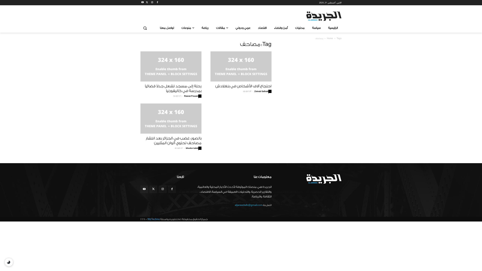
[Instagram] (152, 3)
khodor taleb (192, 148)
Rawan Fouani (191, 96)
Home (330, 38)
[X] (147, 3)
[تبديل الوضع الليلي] (9, 262)
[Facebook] (157, 3)
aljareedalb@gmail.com (248, 205)
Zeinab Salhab (261, 91)
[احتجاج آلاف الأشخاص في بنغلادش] (241, 66)
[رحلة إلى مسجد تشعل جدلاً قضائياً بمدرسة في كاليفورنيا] (170, 66)
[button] (144, 28)
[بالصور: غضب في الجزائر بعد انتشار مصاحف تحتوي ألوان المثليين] (170, 119)
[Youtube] (142, 3)
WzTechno (153, 219)
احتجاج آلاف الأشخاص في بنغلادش (243, 86)
